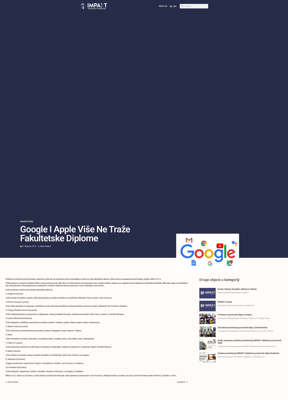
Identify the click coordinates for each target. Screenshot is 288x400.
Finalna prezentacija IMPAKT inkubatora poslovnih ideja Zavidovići (248, 353)
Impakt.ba (163, 6)
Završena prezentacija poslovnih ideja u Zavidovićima (242, 327)
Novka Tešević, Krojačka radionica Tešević (237, 289)
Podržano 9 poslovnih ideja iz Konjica (235, 315)
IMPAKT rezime (225, 302)
